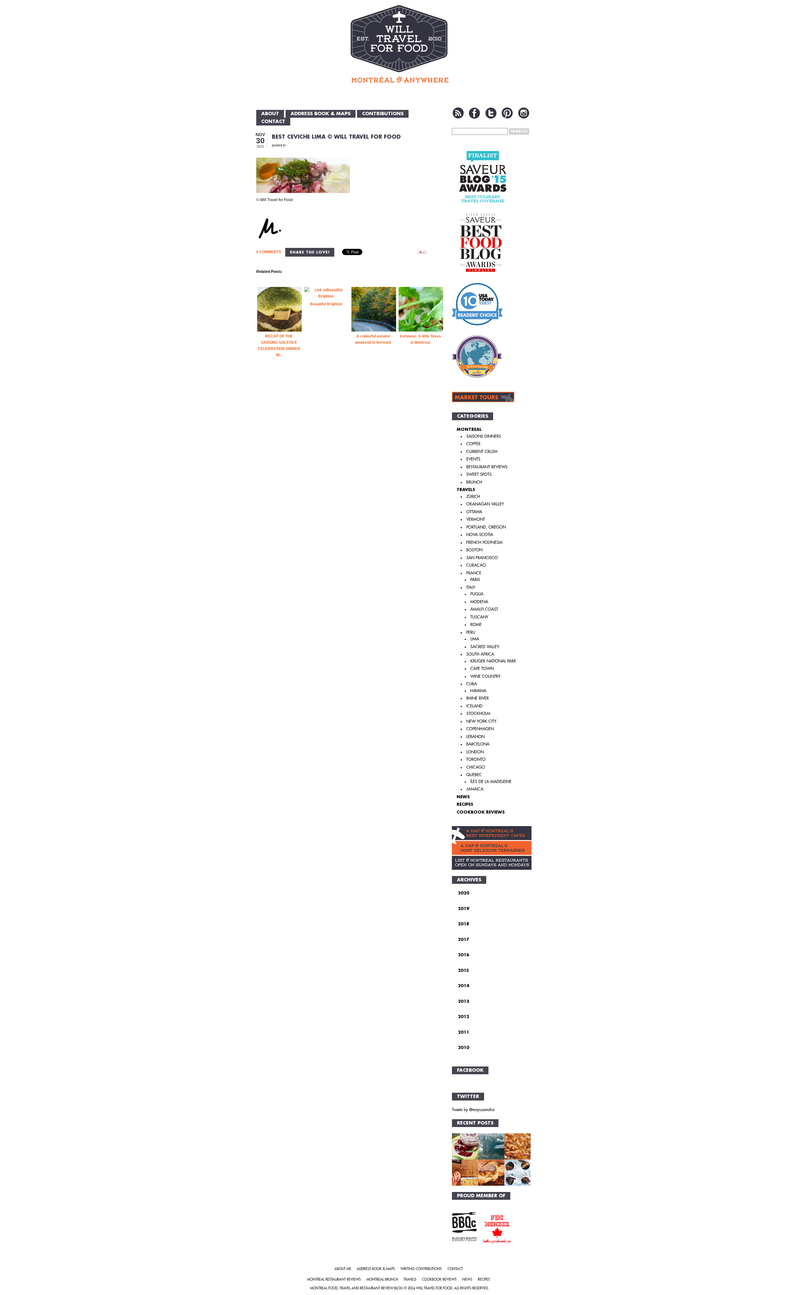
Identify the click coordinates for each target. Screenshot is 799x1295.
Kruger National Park (493, 661)
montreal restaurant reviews (334, 1279)
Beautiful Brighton (326, 304)
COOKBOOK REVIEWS (481, 812)
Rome (476, 625)
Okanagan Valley (485, 504)
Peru (470, 632)
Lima (474, 639)
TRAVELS (466, 490)
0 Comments (268, 252)
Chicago (475, 767)
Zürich (473, 497)
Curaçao (476, 565)
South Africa (480, 654)
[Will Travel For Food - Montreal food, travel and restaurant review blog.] (399, 44)
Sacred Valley (484, 647)
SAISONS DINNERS (483, 436)
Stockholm (478, 714)
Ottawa (474, 512)
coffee (473, 444)
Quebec (474, 775)
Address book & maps (320, 113)
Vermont (475, 519)
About (270, 113)
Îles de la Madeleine (491, 782)
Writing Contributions (421, 1269)
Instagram (523, 113)
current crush (482, 452)
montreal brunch (382, 1279)
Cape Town (482, 669)
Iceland (474, 706)
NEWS (463, 797)
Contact (273, 121)
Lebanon (475, 737)
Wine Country (485, 676)
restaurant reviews (486, 467)
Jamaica (474, 789)
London (475, 752)
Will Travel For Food (434, 1288)
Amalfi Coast (484, 609)
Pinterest (507, 113)
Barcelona (477, 744)
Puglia (476, 594)
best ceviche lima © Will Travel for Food (336, 137)
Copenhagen (480, 729)
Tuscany (479, 617)
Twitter (491, 113)
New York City (481, 721)
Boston (474, 550)
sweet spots (479, 474)
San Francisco (482, 558)
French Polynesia (484, 542)
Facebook (474, 113)
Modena (479, 602)
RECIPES (465, 804)
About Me (343, 1269)
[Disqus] (350, 475)
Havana (478, 691)
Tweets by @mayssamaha (473, 1110)
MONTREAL (469, 429)
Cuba (471, 684)
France (473, 573)
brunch (474, 482)
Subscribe (458, 113)
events (473, 459)
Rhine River (477, 698)
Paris (475, 580)
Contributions (383, 113)
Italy (470, 587)
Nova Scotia (479, 535)
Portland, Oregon (486, 527)
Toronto (476, 759)
